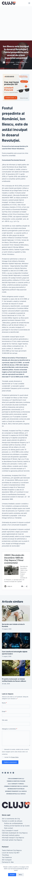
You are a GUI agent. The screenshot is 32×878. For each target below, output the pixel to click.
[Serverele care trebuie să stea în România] (16, 613)
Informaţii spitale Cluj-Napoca (16, 793)
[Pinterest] (10, 772)
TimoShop (5, 855)
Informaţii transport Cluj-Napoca (16, 791)
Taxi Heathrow (7, 857)
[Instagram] (8, 772)
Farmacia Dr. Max (8, 862)
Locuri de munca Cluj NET (10, 853)
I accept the (11, 757)
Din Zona (16, 64)
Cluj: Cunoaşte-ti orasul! (16, 783)
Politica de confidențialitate (13, 823)
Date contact (8, 828)
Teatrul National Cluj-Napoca (12, 850)
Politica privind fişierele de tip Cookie (17, 826)
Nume (4, 703)
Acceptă (12, 874)
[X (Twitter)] (5, 772)
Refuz (20, 874)
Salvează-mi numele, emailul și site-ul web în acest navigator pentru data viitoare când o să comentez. (15, 752)
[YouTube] (13, 772)
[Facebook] (2, 772)
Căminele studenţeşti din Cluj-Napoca (16, 786)
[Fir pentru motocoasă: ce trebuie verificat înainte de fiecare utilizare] (16, 668)
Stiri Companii (6, 860)
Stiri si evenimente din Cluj (16, 778)
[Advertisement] (16, 23)
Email (4, 711)
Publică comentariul (10, 762)
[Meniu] (29, 3)
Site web (4, 720)
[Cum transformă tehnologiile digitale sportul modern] (16, 641)
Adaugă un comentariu (9, 729)
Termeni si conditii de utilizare (16, 781)
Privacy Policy (15, 757)
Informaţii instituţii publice (16, 788)
